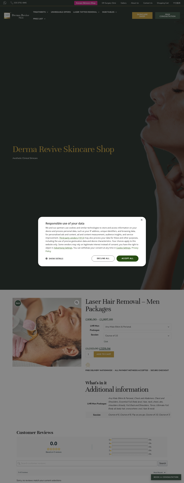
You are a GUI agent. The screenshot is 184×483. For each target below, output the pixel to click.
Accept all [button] (127, 258)
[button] (54, 258)
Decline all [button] (103, 258)
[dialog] (92, 241)
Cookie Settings (123, 247)
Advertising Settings (63, 247)
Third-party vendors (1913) (71, 237)
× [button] (141, 220)
